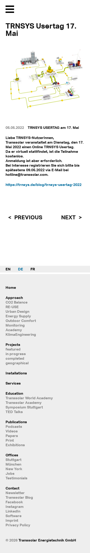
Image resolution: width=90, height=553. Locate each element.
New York (14, 468)
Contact (12, 488)
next (69, 217)
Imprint (12, 520)
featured (13, 349)
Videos (12, 431)
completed (15, 358)
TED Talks (14, 411)
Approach (14, 297)
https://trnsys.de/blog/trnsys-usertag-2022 (43, 184)
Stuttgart (13, 459)
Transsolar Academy (24, 402)
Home (11, 287)
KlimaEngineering (21, 334)
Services (13, 383)
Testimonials (16, 478)
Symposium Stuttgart (24, 407)
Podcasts (14, 426)
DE (20, 269)
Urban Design (17, 311)
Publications (16, 422)
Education (14, 393)
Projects (13, 344)
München (13, 464)
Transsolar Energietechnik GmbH (47, 540)
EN (8, 269)
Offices (12, 455)
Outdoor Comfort (21, 320)
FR (32, 269)
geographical (17, 363)
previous (27, 217)
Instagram (15, 506)
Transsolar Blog (19, 497)
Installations (16, 373)
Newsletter (15, 492)
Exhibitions (15, 445)
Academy (14, 329)
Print (10, 440)
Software (13, 515)
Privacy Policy (18, 525)
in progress (16, 353)
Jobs (10, 473)
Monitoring (15, 325)
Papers (12, 435)
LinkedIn (13, 511)
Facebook (14, 502)
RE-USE (12, 306)
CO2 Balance (16, 302)
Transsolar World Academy (29, 398)
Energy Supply (18, 316)
